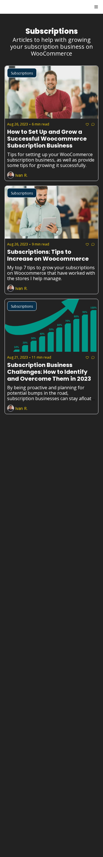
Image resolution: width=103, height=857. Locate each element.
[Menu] (96, 7)
